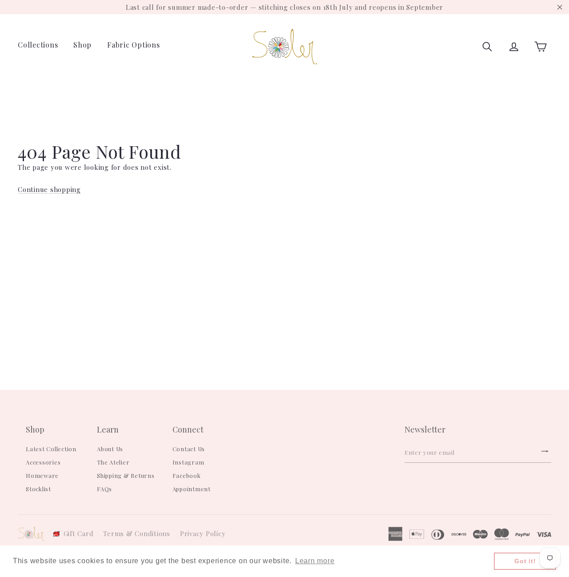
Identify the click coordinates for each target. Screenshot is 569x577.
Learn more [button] (315, 561)
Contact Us (188, 449)
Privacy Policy (203, 533)
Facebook (186, 475)
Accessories (43, 462)
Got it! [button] (525, 561)
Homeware (42, 475)
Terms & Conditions (136, 533)
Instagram (188, 462)
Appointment (191, 489)
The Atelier (113, 462)
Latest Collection (51, 449)
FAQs (104, 489)
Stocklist (38, 489)
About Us (110, 449)
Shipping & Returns (126, 475)
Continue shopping (49, 189)
